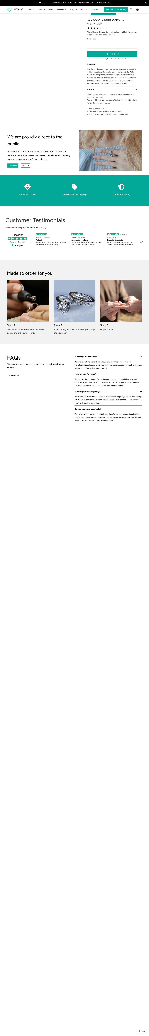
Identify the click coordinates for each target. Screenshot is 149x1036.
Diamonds (84, 9)
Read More (91, 39)
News (50, 9)
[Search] (131, 9)
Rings (72, 9)
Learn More (13, 165)
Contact (95, 9)
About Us (25, 165)
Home (31, 9)
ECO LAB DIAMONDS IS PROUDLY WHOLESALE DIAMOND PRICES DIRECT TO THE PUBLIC (76, 3)
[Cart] (137, 10)
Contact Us (14, 375)
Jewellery (60, 9)
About (39, 9)
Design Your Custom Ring (116, 9)
